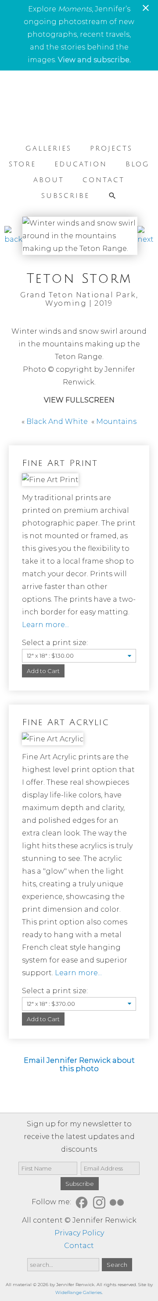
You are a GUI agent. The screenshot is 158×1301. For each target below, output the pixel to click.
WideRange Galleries (78, 1292)
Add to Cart (43, 670)
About (48, 179)
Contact (104, 179)
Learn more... (45, 625)
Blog (138, 164)
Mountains (116, 421)
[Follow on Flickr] (118, 1202)
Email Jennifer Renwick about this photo (79, 1064)
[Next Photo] (145, 239)
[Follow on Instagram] (100, 1202)
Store (22, 164)
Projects (111, 148)
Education (80, 164)
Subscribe (65, 195)
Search (117, 1264)
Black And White (57, 421)
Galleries (48, 148)
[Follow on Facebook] (83, 1202)
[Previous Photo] (13, 239)
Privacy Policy (79, 1233)
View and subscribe (93, 60)
